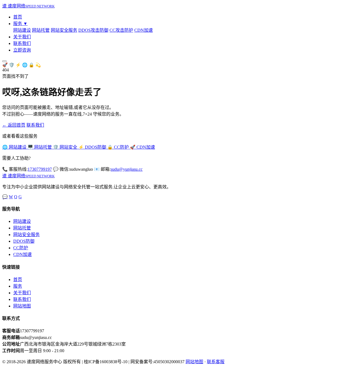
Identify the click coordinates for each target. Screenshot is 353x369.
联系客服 (215, 361)
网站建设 (22, 30)
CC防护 (20, 247)
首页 (17, 17)
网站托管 (41, 30)
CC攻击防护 (121, 30)
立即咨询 (22, 50)
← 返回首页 (13, 125)
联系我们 (22, 43)
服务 (20, 23)
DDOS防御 (23, 241)
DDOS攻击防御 (93, 30)
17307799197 (40, 169)
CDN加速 (143, 30)
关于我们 (22, 36)
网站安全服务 (64, 30)
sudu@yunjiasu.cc (127, 169)
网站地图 (22, 306)
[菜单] (4, 61)
